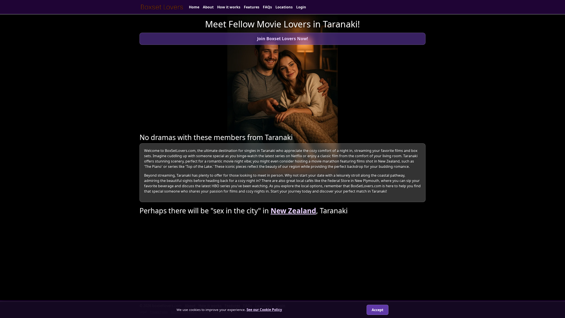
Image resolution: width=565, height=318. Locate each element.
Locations (284, 7)
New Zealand (293, 210)
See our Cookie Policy (264, 309)
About (208, 7)
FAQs (267, 7)
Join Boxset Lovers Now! (282, 39)
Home (194, 7)
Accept (377, 309)
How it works (228, 7)
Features (251, 7)
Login (301, 7)
